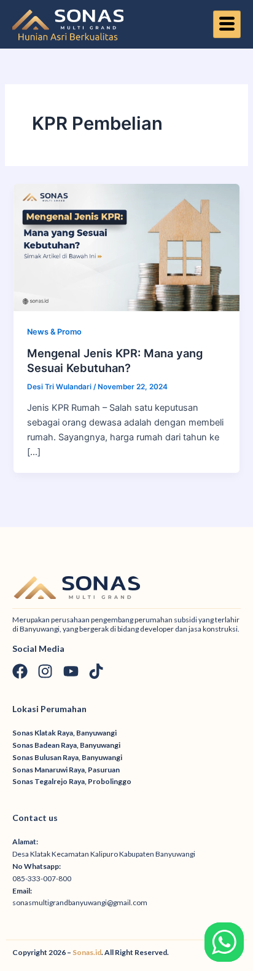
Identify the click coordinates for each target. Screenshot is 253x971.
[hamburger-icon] (227, 24)
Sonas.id (86, 952)
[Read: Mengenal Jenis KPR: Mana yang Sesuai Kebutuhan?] (126, 246)
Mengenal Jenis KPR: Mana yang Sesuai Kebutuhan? (115, 360)
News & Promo (54, 331)
